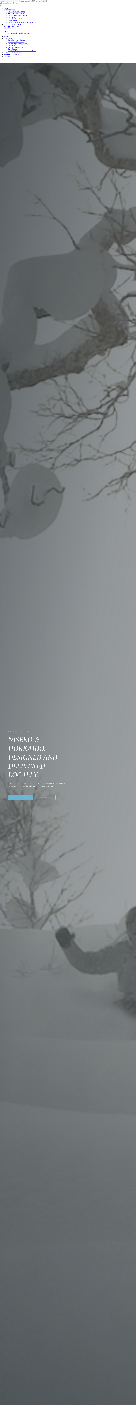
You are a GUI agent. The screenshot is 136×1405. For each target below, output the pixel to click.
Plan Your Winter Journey (20, 797)
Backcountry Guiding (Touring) (18, 43)
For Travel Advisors (45, 797)
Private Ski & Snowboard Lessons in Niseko (22, 51)
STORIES (7, 56)
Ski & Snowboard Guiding (16, 40)
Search (44, 1)
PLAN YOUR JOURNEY (12, 52)
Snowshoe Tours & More (16, 47)
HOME (6, 36)
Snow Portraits (12, 49)
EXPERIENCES (9, 38)
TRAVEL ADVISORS (11, 54)
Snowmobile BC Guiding (16, 42)
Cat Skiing (11, 45)
